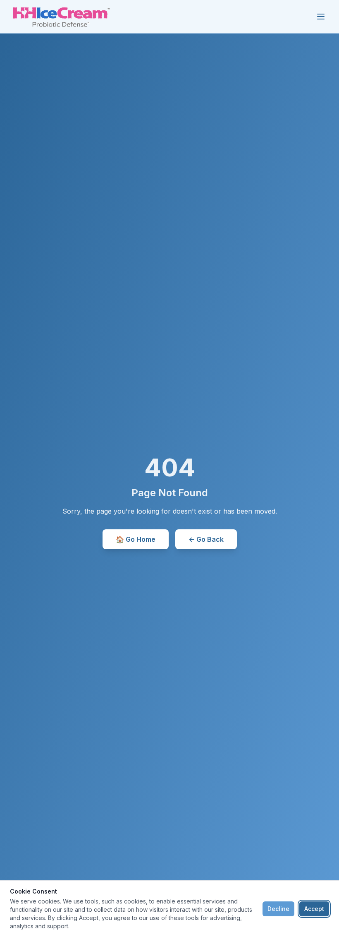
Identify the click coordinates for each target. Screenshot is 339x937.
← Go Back (206, 539)
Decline (278, 908)
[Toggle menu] (321, 16)
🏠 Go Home (135, 539)
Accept (314, 908)
